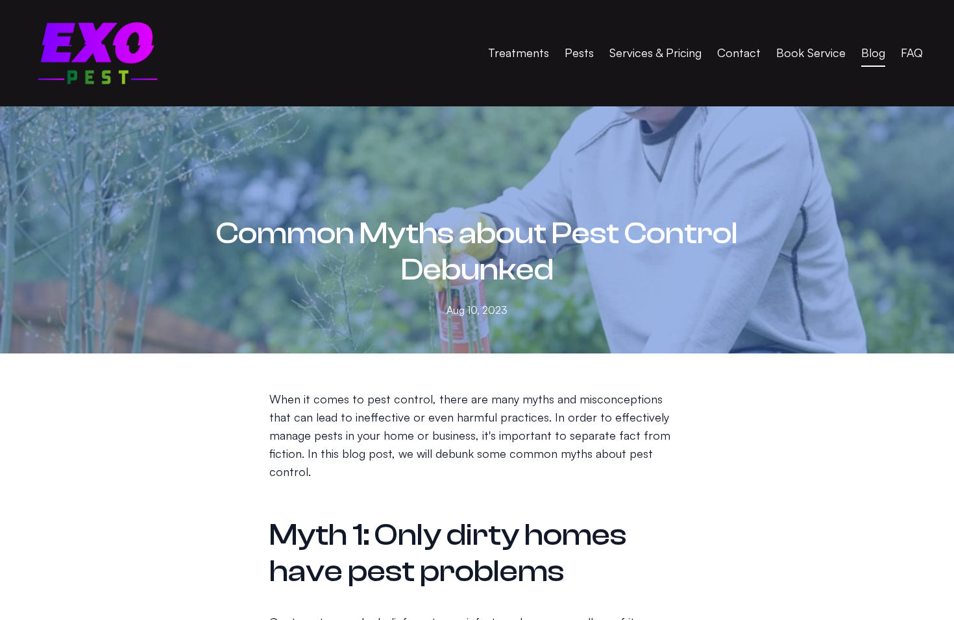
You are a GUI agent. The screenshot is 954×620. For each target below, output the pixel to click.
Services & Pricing (655, 52)
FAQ (912, 52)
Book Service (811, 52)
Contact (739, 52)
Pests (579, 52)
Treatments (518, 52)
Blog (873, 52)
